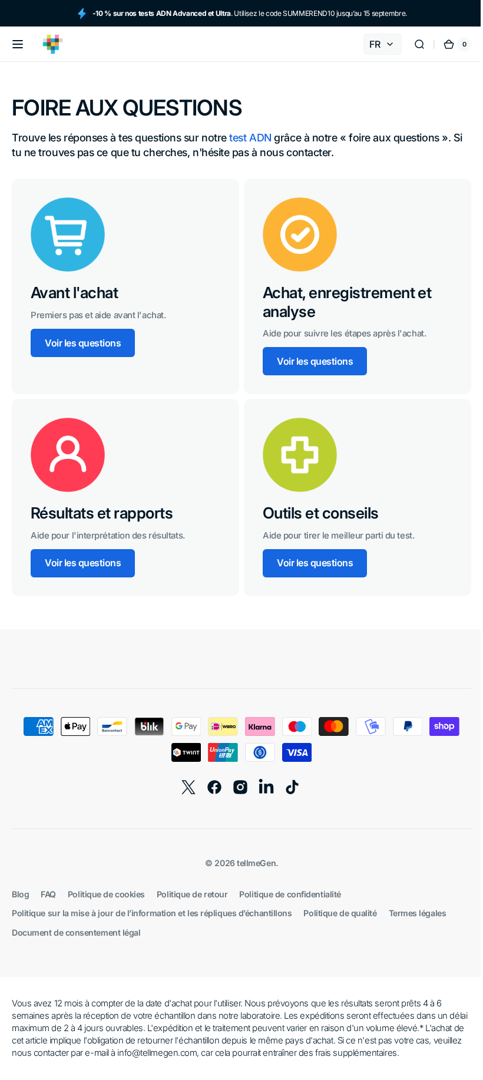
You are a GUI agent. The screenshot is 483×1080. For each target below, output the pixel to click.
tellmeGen (252, 863)
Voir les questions (83, 343)
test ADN (250, 137)
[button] (18, 44)
